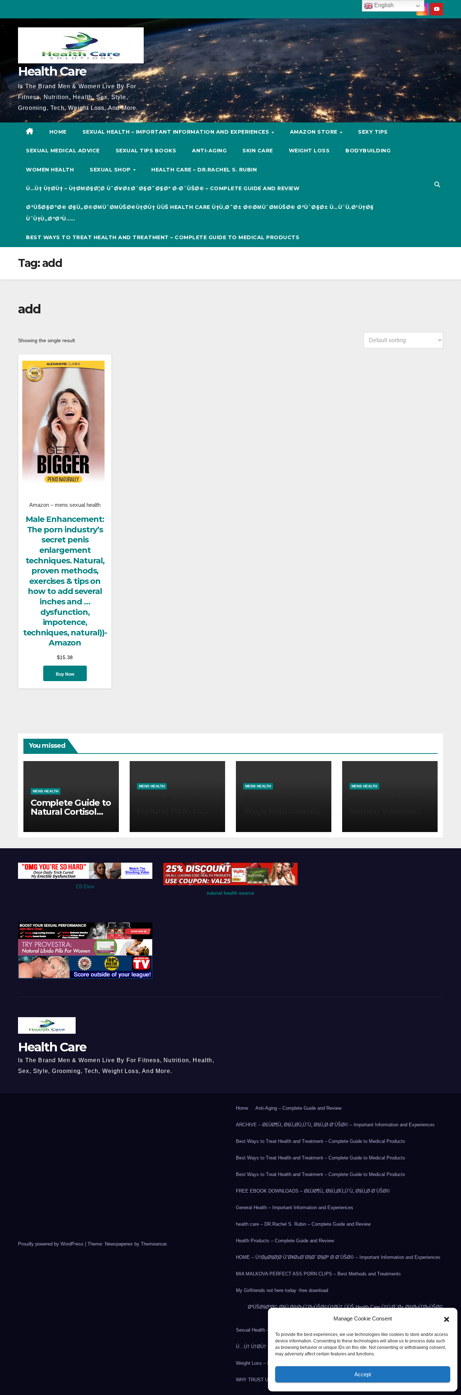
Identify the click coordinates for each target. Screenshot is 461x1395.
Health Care (52, 71)
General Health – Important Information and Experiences (294, 1207)
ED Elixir (85, 886)
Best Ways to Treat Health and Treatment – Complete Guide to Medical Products (162, 237)
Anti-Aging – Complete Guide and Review (298, 1108)
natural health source (230, 893)
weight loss (309, 150)
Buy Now (65, 674)
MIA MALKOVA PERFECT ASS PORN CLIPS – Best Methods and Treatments (318, 1273)
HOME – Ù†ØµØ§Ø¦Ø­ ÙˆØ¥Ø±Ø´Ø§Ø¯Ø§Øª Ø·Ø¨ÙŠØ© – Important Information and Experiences (338, 1257)
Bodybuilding (367, 150)
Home (242, 1108)
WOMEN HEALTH (50, 169)
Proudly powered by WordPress (51, 1244)
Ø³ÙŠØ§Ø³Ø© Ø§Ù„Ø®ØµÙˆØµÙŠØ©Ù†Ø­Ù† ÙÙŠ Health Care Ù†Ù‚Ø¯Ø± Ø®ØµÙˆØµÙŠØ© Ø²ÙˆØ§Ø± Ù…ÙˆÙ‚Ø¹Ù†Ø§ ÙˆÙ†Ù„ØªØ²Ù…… (200, 213)
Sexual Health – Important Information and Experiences (176, 132)
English (383, 5)
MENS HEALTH (45, 791)
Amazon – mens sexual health (64, 505)
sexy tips (373, 132)
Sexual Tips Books (146, 150)
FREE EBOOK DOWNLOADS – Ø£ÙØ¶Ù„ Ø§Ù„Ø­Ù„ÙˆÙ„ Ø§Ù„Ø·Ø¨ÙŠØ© (313, 1191)
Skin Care (257, 150)
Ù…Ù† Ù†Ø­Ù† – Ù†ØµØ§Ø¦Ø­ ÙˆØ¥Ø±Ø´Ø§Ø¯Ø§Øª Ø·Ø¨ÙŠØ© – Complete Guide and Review (162, 188)
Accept (362, 1374)
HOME (58, 132)
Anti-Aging (209, 150)
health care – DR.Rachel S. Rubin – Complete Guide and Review (303, 1224)
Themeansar (153, 1244)
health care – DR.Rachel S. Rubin (204, 169)
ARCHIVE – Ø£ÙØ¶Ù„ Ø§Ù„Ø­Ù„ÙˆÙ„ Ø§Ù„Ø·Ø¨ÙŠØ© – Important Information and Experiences (335, 1124)
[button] (446, 1318)
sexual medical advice (63, 150)
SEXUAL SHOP (111, 169)
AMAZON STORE (314, 132)
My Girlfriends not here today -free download (282, 1290)
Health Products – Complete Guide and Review (285, 1240)
